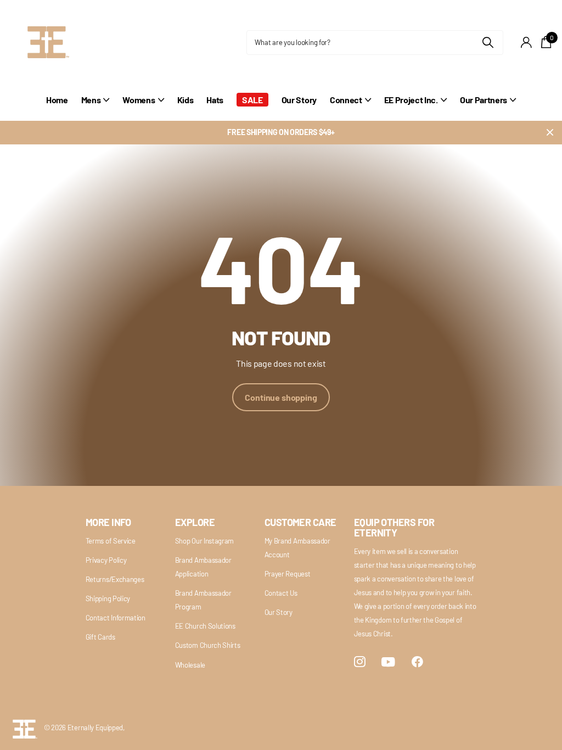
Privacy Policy (106, 560)
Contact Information (115, 617)
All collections (95, 106)
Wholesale (190, 665)
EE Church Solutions (205, 626)
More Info (108, 522)
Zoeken (488, 42)
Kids (185, 99)
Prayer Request (288, 573)
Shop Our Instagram (204, 540)
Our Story (299, 99)
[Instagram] (360, 662)
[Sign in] (526, 42)
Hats (214, 99)
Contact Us (281, 593)
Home (57, 99)
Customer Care (300, 522)
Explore (195, 522)
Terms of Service (111, 540)
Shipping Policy (108, 598)
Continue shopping (281, 397)
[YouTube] (388, 662)
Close (550, 132)
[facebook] (417, 662)
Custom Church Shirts (207, 645)
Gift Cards (100, 637)
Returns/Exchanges (115, 579)
